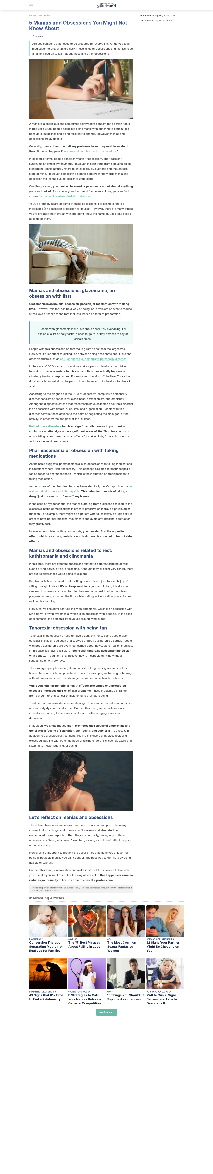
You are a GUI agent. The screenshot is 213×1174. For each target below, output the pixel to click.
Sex (109, 939)
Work (110, 992)
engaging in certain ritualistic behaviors (65, 196)
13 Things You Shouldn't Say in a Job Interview (125, 997)
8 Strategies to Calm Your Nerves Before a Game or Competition (84, 999)
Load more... (106, 1012)
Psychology (36, 939)
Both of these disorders (45, 426)
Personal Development (159, 992)
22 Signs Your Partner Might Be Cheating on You (162, 947)
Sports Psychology (79, 992)
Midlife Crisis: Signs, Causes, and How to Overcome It (161, 999)
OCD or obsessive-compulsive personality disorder (93, 359)
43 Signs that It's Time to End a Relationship (46, 997)
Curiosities (44, 15)
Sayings (72, 939)
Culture (32, 15)
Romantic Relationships (160, 939)
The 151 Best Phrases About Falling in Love (84, 944)
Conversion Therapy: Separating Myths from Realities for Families (46, 947)
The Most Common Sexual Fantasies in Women (121, 947)
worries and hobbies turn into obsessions (90, 151)
